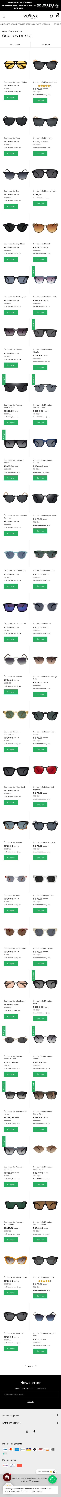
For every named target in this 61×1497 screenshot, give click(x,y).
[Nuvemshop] (30, 1481)
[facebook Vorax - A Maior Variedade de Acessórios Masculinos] (34, 1431)
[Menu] (4, 16)
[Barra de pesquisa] (51, 16)
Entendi (39, 1491)
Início (4, 31)
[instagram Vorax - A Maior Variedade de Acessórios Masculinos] (27, 1431)
